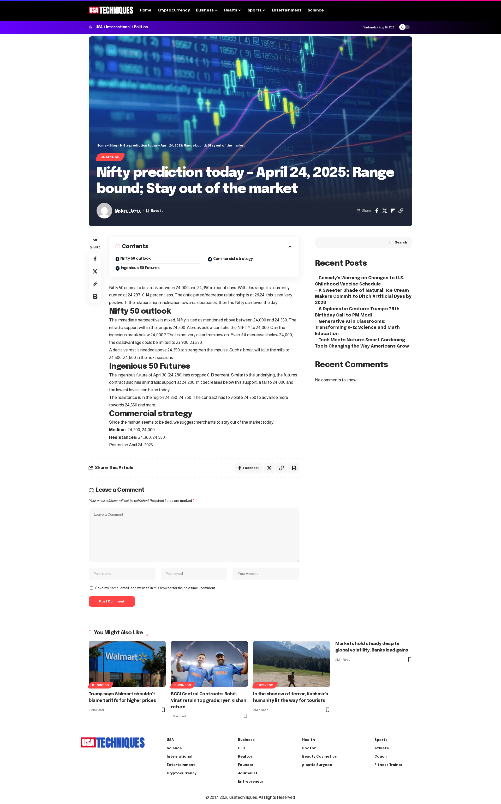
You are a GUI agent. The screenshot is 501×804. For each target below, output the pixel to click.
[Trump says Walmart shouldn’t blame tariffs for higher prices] (127, 664)
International (118, 27)
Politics (141, 27)
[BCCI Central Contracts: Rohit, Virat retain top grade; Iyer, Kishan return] (209, 664)
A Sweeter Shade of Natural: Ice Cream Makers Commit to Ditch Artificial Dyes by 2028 (363, 296)
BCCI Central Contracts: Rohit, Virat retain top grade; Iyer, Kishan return (208, 700)
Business (110, 157)
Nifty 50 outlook (135, 258)
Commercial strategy (233, 259)
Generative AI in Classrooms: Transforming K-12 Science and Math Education (357, 327)
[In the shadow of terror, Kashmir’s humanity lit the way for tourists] (291, 664)
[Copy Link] (400, 210)
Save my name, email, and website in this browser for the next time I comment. (155, 588)
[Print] (95, 296)
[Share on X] (384, 210)
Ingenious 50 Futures (140, 268)
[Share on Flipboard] (392, 210)
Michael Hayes (128, 210)
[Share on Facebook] (376, 210)
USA (99, 27)
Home (101, 145)
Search (401, 242)
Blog (113, 145)
